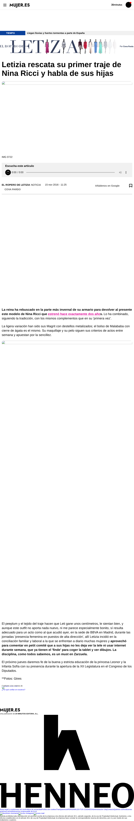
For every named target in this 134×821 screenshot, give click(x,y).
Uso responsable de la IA (27, 811)
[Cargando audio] (8, 172)
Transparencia (62, 810)
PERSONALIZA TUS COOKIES (79, 810)
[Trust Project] (10, 686)
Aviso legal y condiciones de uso (12, 810)
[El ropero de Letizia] (67, 48)
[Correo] (39, 813)
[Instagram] (26, 813)
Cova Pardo (13, 189)
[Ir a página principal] (20, 5)
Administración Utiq (99, 810)
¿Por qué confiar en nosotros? (13, 690)
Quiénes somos (120, 810)
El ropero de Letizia (16, 184)
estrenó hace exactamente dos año (74, 314)
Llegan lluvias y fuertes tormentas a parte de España (56, 33)
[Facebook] (9, 813)
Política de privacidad (33, 810)
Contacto (110, 810)
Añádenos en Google (107, 185)
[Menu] (5, 5)
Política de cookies (49, 810)
